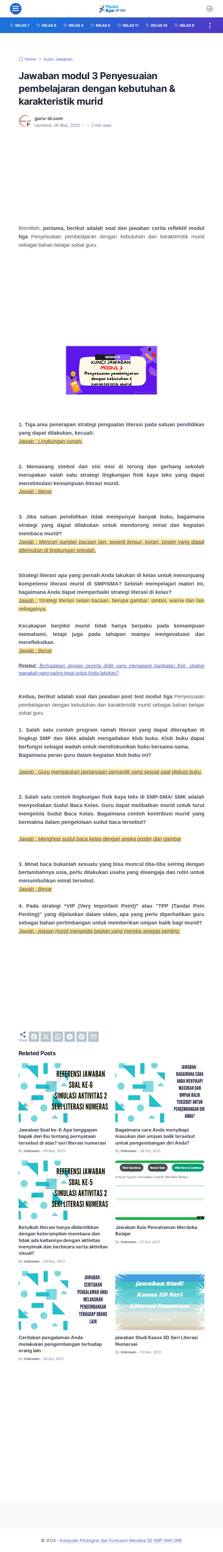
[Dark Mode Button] (209, 8)
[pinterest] (81, 1036)
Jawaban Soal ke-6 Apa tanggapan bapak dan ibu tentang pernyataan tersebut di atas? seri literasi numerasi (62, 1136)
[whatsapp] (58, 1036)
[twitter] (46, 1036)
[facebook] (34, 1036)
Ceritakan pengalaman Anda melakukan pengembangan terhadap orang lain (60, 1344)
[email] (93, 1036)
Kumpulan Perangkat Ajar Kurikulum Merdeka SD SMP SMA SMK (121, 1540)
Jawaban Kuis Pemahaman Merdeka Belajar (156, 1230)
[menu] (15, 8)
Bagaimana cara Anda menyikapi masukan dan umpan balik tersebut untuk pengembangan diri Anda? (155, 1136)
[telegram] (69, 1036)
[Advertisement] (111, 176)
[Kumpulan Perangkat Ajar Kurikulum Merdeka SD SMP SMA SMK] (112, 9)
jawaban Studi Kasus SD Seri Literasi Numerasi (156, 1341)
